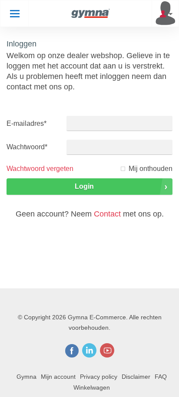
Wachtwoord (27, 147)
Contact (107, 214)
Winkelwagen (91, 387)
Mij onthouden (150, 168)
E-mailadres (26, 123)
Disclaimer (136, 376)
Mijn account (58, 376)
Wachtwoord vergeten (40, 168)
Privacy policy (98, 376)
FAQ (161, 376)
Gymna (26, 376)
